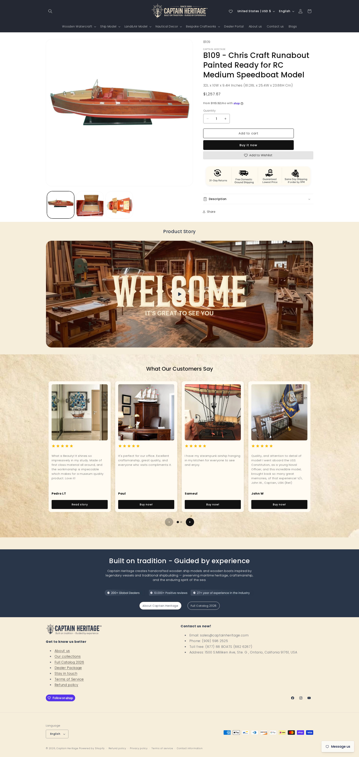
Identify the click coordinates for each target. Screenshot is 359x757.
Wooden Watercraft (77, 26)
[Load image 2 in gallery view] (90, 205)
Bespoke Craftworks (201, 26)
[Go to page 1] (178, 522)
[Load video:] (179, 294)
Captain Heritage (67, 748)
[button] (50, 11)
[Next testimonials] (190, 522)
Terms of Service (69, 679)
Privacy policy (139, 748)
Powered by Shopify (92, 748)
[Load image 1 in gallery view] (60, 205)
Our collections (68, 656)
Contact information (190, 748)
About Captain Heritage (160, 606)
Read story (80, 504)
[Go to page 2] (181, 522)
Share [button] (211, 212)
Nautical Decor (167, 26)
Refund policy (66, 685)
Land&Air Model (136, 26)
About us (62, 651)
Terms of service (162, 748)
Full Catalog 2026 (204, 606)
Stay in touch (66, 673)
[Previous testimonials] (169, 522)
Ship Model (108, 26)
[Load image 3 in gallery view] (119, 205)
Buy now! (146, 504)
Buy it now (248, 145)
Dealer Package (68, 668)
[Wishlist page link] (231, 11)
